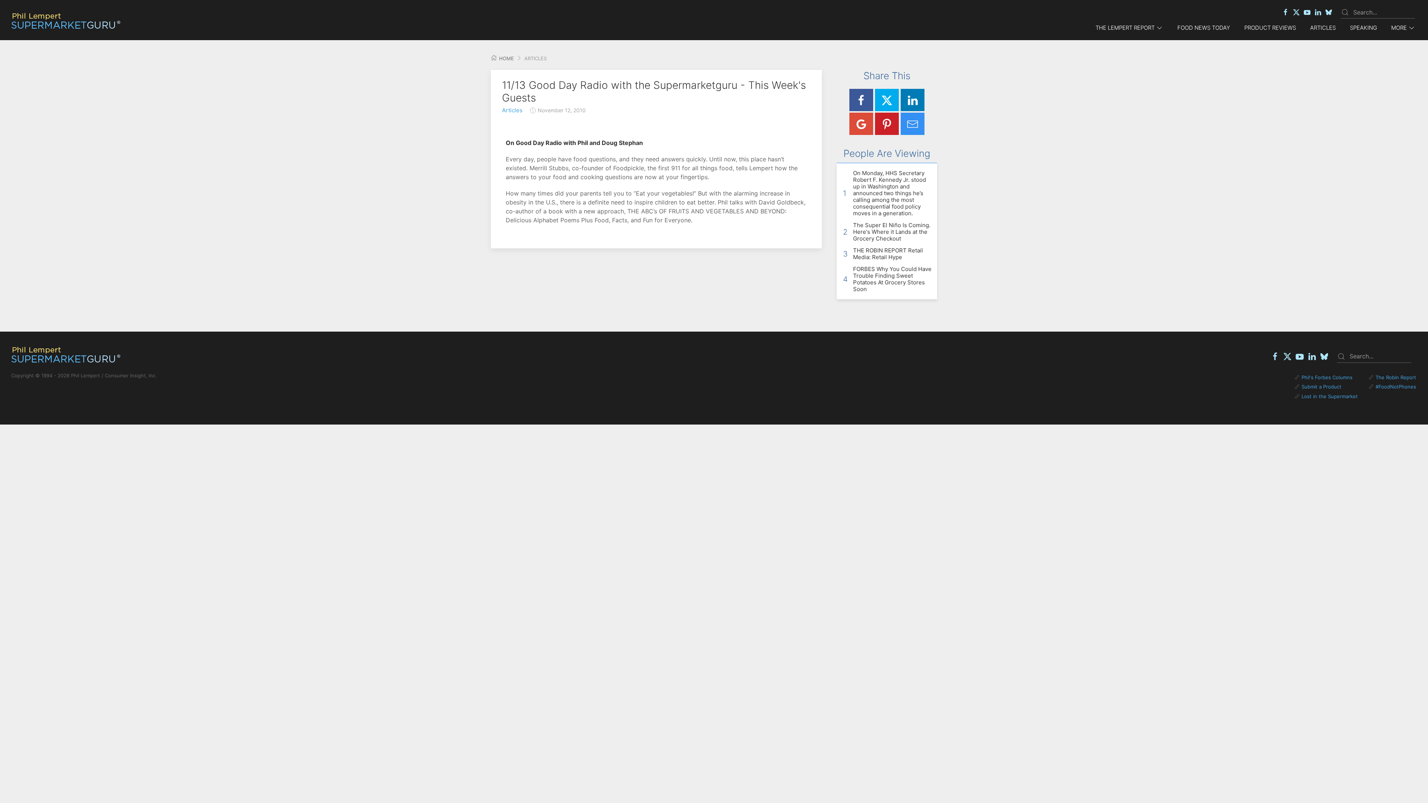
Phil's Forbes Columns (1327, 377)
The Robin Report (1396, 377)
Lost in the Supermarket (1330, 396)
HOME (506, 58)
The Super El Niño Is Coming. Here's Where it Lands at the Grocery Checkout (891, 232)
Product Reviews (1270, 27)
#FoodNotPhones (1396, 387)
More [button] (1399, 27)
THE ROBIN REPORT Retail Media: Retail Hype (888, 254)
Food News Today (1203, 27)
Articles (1323, 27)
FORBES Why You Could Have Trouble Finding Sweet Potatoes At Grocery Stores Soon (892, 279)
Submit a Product (1321, 387)
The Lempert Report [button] (1125, 27)
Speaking (1363, 27)
